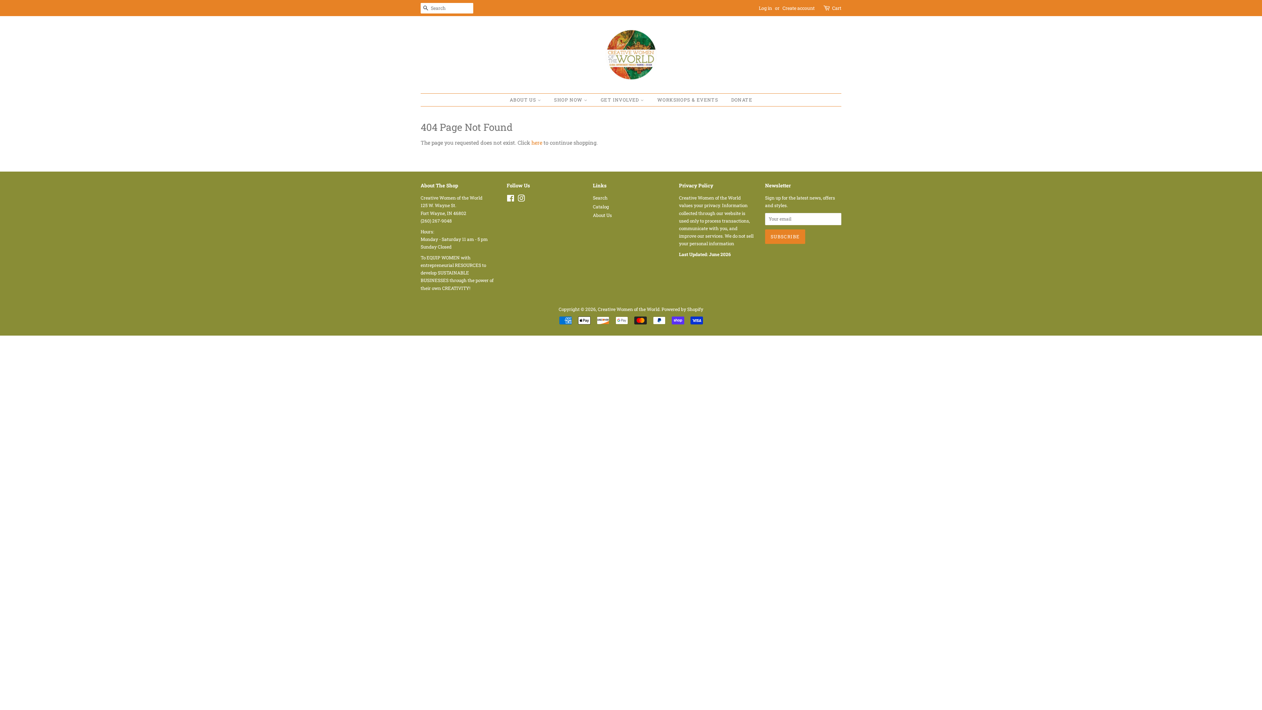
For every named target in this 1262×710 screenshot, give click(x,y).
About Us (524, 100)
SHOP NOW (569, 100)
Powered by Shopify (682, 309)
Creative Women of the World (629, 309)
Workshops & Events (687, 100)
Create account (799, 8)
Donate (741, 100)
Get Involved (621, 100)
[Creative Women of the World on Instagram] (521, 199)
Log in (765, 8)
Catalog (601, 207)
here (536, 142)
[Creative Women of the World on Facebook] (510, 199)
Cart (836, 8)
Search (600, 198)
